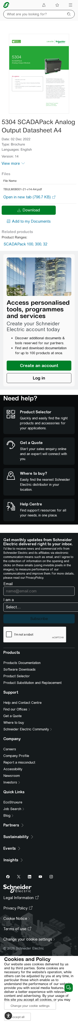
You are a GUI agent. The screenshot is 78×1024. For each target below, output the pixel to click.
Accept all (17, 1017)
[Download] (39, 74)
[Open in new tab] (27, 197)
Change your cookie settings (30, 1005)
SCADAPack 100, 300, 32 (25, 244)
